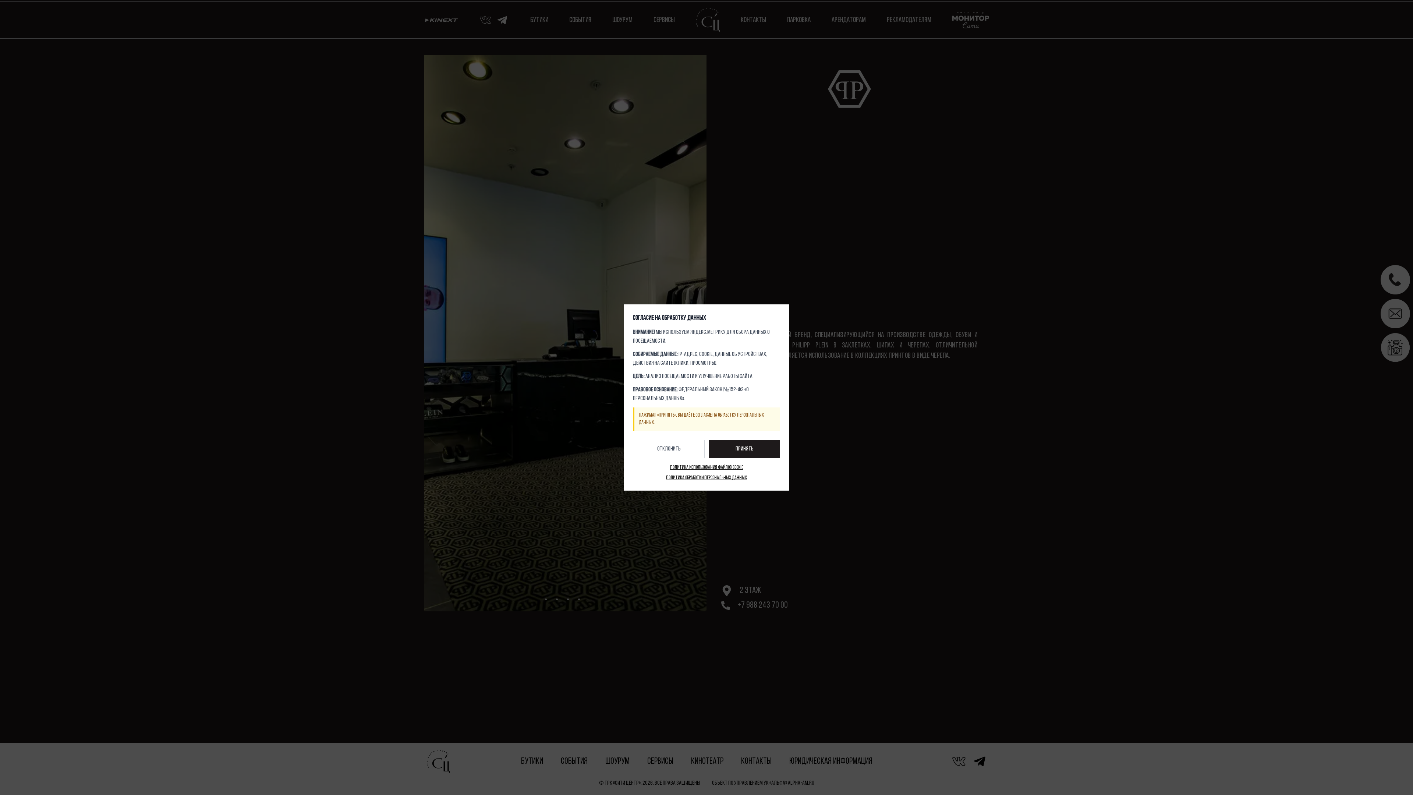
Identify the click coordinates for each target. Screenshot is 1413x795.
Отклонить (669, 449)
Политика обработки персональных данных (706, 478)
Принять (745, 449)
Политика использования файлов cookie (706, 467)
